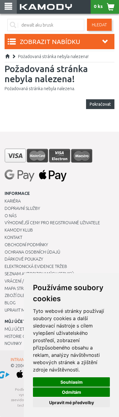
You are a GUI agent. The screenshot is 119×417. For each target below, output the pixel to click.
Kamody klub (19, 230)
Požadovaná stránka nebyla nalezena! (53, 56)
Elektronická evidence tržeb (36, 266)
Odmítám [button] (71, 392)
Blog (10, 302)
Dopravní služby (22, 208)
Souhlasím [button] (71, 382)
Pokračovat (100, 104)
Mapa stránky (19, 288)
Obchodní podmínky (26, 244)
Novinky (13, 343)
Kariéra (13, 201)
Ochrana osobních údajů (32, 252)
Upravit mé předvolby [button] (71, 402)
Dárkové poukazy (24, 259)
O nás (10, 215)
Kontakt (13, 237)
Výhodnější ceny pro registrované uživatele (52, 222)
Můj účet (14, 329)
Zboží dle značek (23, 295)
